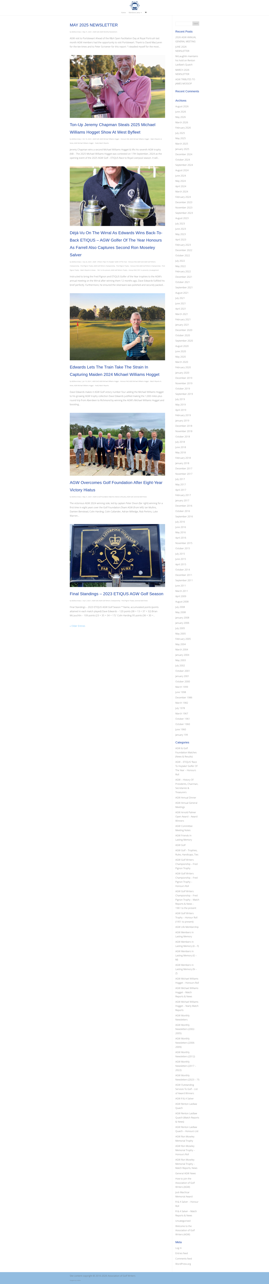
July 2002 (180, 665)
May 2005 (180, 633)
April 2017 (180, 489)
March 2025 (181, 143)
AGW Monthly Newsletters (108, 32)
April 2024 (180, 186)
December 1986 (183, 697)
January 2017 (182, 500)
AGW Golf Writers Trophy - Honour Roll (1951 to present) (129, 270)
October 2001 (182, 670)
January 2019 (182, 420)
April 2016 (180, 537)
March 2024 (181, 191)
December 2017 (183, 468)
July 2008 (180, 606)
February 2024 (183, 196)
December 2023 (183, 202)
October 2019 (182, 388)
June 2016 (180, 527)
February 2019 (183, 415)
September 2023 (184, 212)
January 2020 (182, 372)
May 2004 (180, 644)
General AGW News (140, 497)
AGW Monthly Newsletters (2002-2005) (185, 1029)
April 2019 (180, 409)
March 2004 (181, 649)
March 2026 (181, 122)
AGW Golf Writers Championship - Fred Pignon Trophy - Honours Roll (116, 266)
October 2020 (182, 335)
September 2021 (184, 287)
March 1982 (181, 702)
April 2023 (180, 239)
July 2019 (180, 399)
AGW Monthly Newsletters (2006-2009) (185, 1042)
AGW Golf (96, 32)
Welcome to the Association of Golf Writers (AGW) (185, 1230)
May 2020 (180, 356)
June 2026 (180, 111)
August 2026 (182, 106)
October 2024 (182, 159)
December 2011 (183, 574)
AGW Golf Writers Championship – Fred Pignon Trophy (186, 864)
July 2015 (180, 553)
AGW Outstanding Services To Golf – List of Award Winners (186, 1089)
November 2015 (183, 543)
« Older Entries (77, 625)
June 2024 (180, 175)
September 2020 (184, 340)
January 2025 (182, 149)
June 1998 (180, 692)
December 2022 (183, 250)
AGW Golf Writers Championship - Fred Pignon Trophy (116, 601)
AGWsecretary (76, 32)
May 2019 (180, 404)
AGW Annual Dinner (185, 797)
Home (123, 13)
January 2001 (182, 676)
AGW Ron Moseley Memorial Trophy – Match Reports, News (186, 1163)
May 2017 (180, 484)
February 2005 (183, 638)
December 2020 (183, 330)
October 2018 (182, 436)
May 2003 (180, 660)
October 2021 (182, 282)
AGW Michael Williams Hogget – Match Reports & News (186, 992)
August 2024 (182, 170)
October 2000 (182, 681)
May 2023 (180, 234)
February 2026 (183, 127)
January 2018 (182, 463)
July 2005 (180, 628)
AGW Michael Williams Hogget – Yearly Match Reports (186, 1006)
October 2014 (182, 569)
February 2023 (183, 244)
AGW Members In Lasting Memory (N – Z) (186, 969)
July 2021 (180, 298)
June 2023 (180, 228)
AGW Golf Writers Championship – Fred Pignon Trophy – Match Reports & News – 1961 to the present (187, 899)
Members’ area (134, 13)
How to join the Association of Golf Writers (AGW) (185, 1182)
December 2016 (183, 505)
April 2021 (180, 308)
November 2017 (183, 473)
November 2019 (183, 383)
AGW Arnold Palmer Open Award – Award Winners (186, 816)
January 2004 (182, 654)
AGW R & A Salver (184, 1098)
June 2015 (180, 558)
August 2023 (182, 218)
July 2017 (180, 479)
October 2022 (182, 255)
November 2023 (183, 207)
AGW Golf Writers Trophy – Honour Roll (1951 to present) (186, 917)
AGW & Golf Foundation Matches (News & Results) (109, 497)
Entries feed (181, 1253)
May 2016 (180, 532)
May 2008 (180, 612)
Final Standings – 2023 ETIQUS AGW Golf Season (116, 594)
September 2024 (184, 164)
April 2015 (180, 564)
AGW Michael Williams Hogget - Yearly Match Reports (91, 143)
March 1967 (181, 713)
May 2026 (180, 117)
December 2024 (183, 154)
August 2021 (182, 292)
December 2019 (183, 377)
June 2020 (180, 351)
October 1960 (182, 724)
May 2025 (180, 138)
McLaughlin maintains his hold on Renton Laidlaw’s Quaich (186, 60)
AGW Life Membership (187, 926)
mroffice (78, 1280)
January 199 (181, 734)
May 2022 (180, 266)
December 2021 (183, 276)
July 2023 (180, 223)
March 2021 (181, 314)
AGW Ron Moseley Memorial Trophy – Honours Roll (185, 1150)
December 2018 (183, 425)
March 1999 (181, 686)
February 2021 (183, 319)
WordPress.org (183, 1263)
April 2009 (180, 596)
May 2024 (180, 180)
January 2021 (182, 324)
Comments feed (183, 1258)
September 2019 (184, 393)
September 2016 (184, 516)
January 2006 (182, 622)
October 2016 (182, 511)
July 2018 (180, 441)
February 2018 (183, 457)
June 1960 (180, 729)
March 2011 (181, 590)
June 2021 (180, 303)
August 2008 (182, 601)
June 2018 (180, 447)
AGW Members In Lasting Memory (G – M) (186, 955)
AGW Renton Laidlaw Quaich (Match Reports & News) (187, 1117)
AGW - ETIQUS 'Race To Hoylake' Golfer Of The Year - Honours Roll (115, 262)
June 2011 (180, 585)
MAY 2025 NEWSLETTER (94, 25)
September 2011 (184, 580)
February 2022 (183, 271)
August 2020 (182, 346)
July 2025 (180, 133)
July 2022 (180, 260)
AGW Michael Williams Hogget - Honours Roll (114, 139)
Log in (178, 1247)
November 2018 (183, 431)
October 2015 (182, 548)
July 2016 (180, 521)
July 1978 (180, 708)
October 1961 (182, 718)
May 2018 (180, 452)
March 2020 (181, 361)
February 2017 (183, 495)
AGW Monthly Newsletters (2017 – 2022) (185, 1065)
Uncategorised (154, 270)
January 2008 (182, 617)
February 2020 (183, 367)
